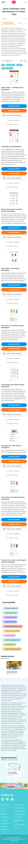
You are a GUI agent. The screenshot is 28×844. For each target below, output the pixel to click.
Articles (9, 658)
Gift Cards (18, 817)
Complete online (14, 110)
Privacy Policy (17, 837)
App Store (5, 820)
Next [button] (25, 668)
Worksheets (6, 805)
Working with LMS (20, 808)
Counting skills (10, 635)
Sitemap (5, 826)
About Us (5, 814)
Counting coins (10, 644)
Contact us (5, 817)
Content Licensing (21, 824)
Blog (4, 811)
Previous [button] (2, 668)
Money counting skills (12, 631)
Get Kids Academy (21, 814)
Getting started (20, 805)
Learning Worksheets (12, 759)
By (3, 61)
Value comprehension (12, 640)
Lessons (20, 23)
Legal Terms (10, 837)
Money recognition (11, 608)
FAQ (17, 827)
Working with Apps (21, 811)
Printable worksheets (8, 23)
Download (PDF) (14, 106)
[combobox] (8, 61)
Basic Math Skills (10, 622)
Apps (4, 808)
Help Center (6, 829)
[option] (14, 668)
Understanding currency (13, 626)
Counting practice (11, 613)
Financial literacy (10, 617)
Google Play (6, 823)
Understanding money (12, 649)
